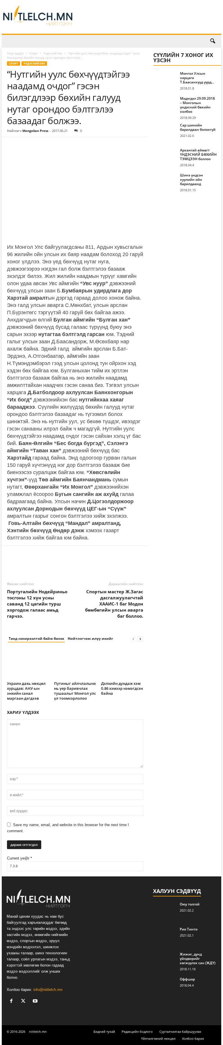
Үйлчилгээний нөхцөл (158, 1038)
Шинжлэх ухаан (167, 41)
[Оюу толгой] (164, 910)
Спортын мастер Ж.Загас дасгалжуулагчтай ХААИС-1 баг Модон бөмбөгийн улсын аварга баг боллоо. (114, 604)
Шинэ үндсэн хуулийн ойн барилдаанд (191, 179)
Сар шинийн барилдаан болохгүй (197, 127)
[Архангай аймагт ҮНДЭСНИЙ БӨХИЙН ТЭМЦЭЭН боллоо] (165, 156)
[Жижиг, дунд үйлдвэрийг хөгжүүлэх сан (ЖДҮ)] (164, 960)
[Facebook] (13, 146)
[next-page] (140, 639)
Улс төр (24, 41)
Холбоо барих (193, 1038)
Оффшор (187, 979)
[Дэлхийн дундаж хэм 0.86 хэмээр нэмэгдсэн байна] (122, 663)
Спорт (115, 41)
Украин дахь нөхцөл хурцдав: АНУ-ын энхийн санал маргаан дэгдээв (26, 691)
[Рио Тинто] (164, 935)
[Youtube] (35, 1001)
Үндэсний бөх (52, 53)
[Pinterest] (39, 146)
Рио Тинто (188, 929)
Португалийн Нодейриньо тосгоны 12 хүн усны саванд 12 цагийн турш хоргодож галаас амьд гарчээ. (37, 604)
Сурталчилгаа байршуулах (180, 1031)
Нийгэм (44, 41)
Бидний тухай (104, 1031)
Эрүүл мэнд (136, 41)
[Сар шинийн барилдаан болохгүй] (165, 131)
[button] (212, 41)
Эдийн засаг (67, 41)
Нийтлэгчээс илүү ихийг (90, 638)
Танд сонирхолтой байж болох (36, 638)
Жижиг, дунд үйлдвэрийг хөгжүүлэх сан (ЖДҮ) (197, 958)
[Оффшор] (164, 985)
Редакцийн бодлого (137, 1031)
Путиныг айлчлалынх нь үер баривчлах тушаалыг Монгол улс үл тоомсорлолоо (75, 691)
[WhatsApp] (53, 146)
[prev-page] (133, 639)
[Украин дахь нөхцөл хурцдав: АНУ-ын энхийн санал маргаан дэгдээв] (28, 663)
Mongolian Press (35, 130)
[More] (66, 146)
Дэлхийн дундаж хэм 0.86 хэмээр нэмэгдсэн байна (122, 688)
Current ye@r (19, 858)
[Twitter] (26, 146)
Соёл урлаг (94, 41)
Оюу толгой (189, 904)
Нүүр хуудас (15, 53)
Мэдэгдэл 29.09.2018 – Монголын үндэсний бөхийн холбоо (197, 105)
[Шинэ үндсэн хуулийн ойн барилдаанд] (165, 181)
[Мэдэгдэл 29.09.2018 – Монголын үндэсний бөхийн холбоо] (165, 105)
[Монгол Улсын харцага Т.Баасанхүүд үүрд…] (165, 80)
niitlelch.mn (38, 1031)
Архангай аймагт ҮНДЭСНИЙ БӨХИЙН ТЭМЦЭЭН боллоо (198, 154)
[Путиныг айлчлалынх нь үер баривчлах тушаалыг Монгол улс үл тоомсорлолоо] (75, 663)
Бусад (192, 41)
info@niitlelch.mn (47, 989)
